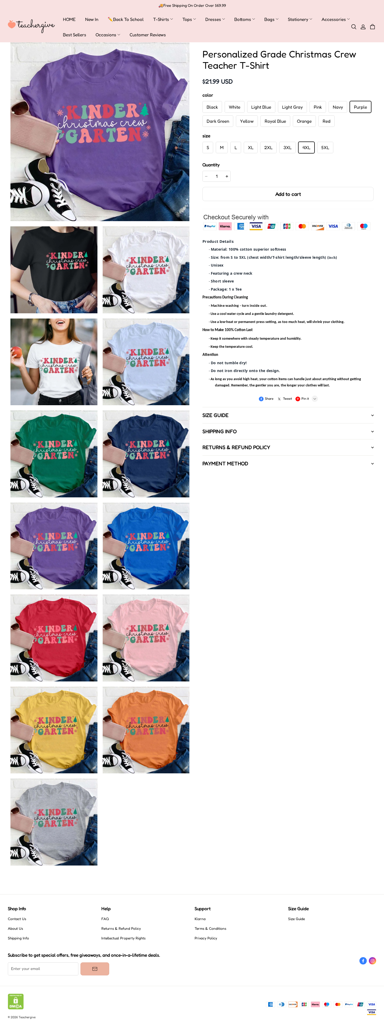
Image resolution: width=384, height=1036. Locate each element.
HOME (69, 19)
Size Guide (296, 919)
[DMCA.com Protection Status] (16, 1008)
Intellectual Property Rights (123, 938)
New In (91, 19)
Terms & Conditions (210, 928)
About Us (15, 928)
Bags (269, 19)
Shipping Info (18, 938)
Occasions (106, 34)
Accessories (334, 19)
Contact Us (17, 919)
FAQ (105, 919)
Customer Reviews (148, 34)
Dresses (213, 19)
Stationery (298, 19)
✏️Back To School (126, 19)
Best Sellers (74, 34)
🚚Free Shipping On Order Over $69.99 (192, 5)
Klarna (200, 919)
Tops (187, 19)
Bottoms (242, 19)
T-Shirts (161, 19)
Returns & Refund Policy (121, 928)
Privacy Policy (206, 938)
